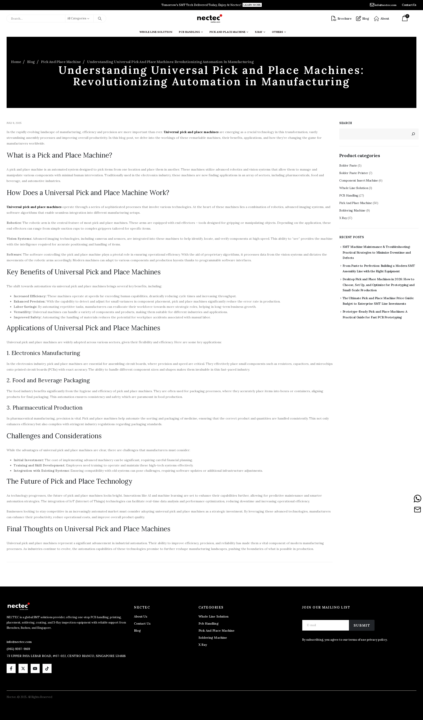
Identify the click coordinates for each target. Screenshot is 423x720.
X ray (258, 31)
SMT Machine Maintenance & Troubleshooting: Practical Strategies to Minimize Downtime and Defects (377, 252)
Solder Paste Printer (353, 173)
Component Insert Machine (358, 180)
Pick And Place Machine (227, 31)
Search (345, 123)
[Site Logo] (209, 18)
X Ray (343, 218)
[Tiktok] (47, 668)
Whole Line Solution (155, 31)
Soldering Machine (352, 210)
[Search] (100, 18)
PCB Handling (189, 31)
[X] (23, 668)
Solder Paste (348, 165)
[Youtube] (35, 668)
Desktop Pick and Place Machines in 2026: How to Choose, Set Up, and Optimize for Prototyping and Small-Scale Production (379, 284)
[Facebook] (11, 668)
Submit (362, 625)
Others (277, 31)
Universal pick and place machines (191, 132)
